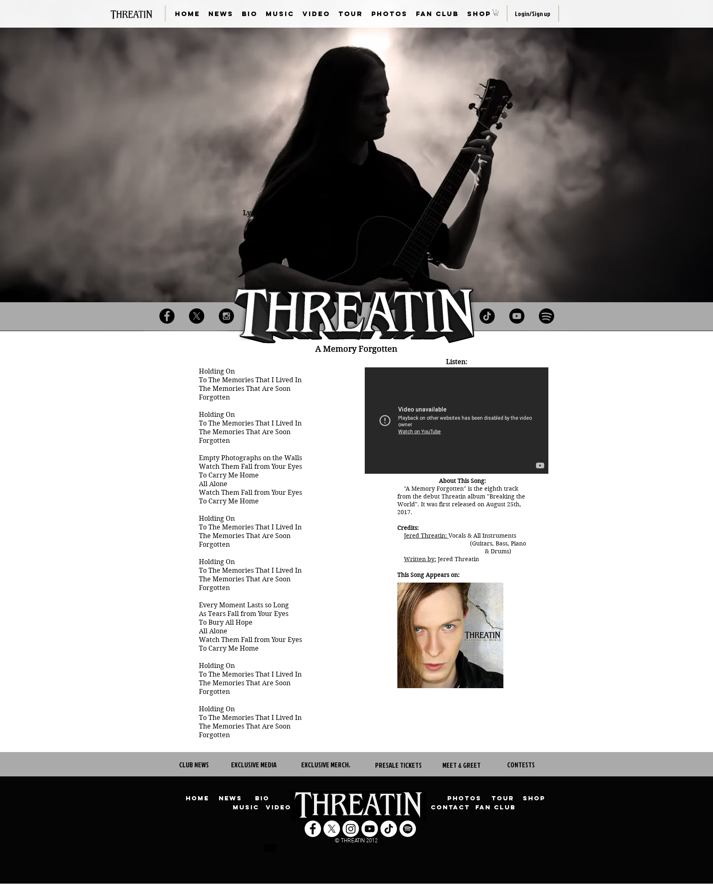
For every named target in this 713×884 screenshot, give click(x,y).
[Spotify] (546, 316)
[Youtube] (369, 829)
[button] (496, 12)
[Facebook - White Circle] (313, 829)
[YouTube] (516, 316)
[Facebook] (167, 316)
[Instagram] (226, 316)
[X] (196, 316)
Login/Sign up (532, 13)
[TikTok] (487, 316)
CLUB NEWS (194, 764)
